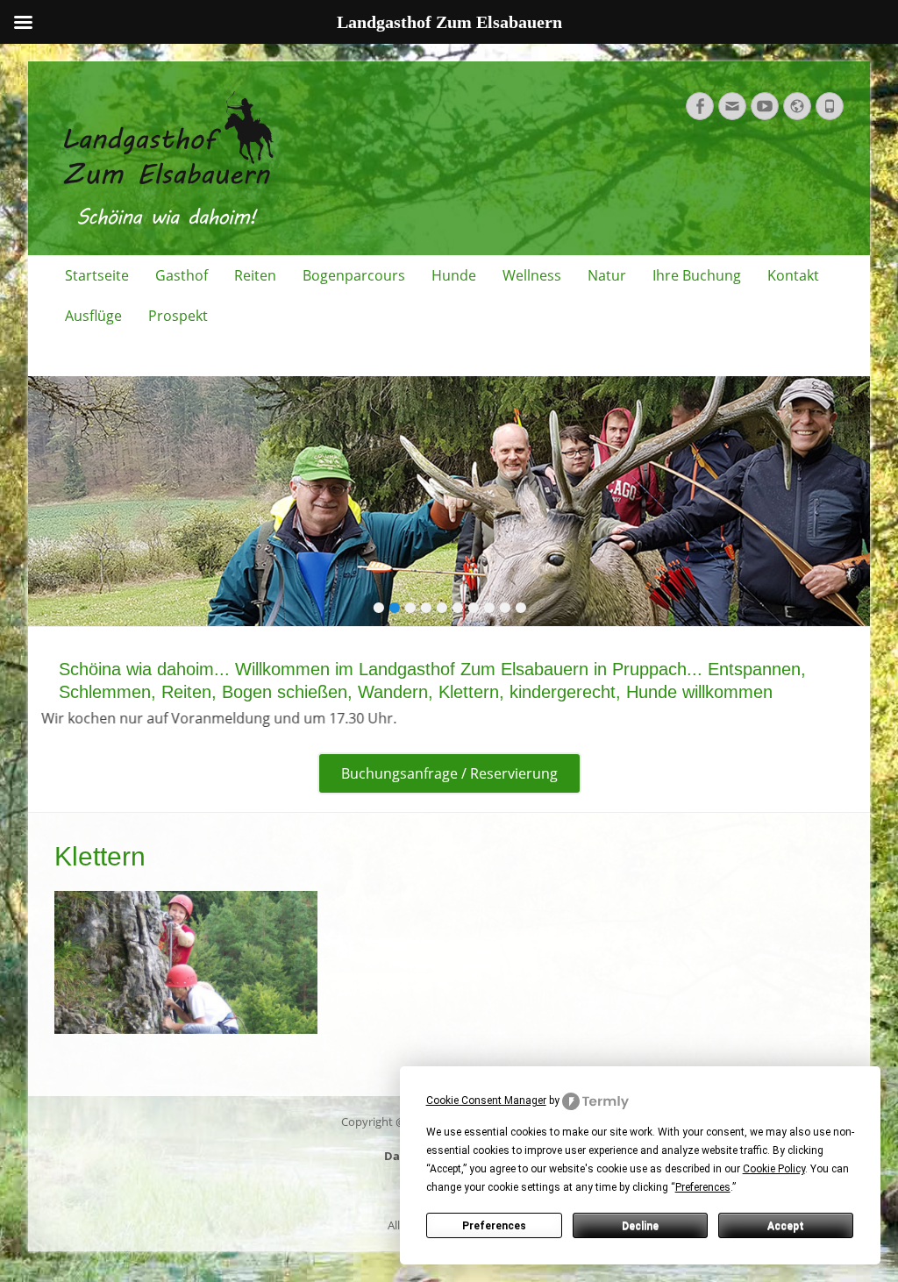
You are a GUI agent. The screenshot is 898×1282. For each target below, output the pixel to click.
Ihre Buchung (696, 275)
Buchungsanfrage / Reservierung (449, 773)
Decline (640, 1226)
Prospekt (178, 315)
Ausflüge (93, 315)
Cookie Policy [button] (774, 1169)
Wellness (531, 275)
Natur (607, 275)
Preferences (494, 1226)
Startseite (97, 275)
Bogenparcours (354, 275)
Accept (785, 1226)
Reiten (255, 275)
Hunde (453, 275)
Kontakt (793, 275)
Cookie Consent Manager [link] (486, 1100)
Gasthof (181, 275)
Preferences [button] (703, 1187)
